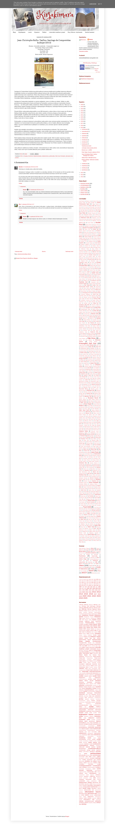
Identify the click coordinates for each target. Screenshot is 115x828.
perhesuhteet (95, 753)
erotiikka (99, 683)
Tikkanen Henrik (82, 500)
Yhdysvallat (85, 671)
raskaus (81, 762)
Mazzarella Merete (83, 388)
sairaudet (81, 770)
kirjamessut (92, 708)
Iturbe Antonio (90, 315)
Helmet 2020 (89, 626)
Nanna (24, 189)
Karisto (80, 560)
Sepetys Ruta (96, 464)
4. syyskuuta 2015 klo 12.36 (36, 216)
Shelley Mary (82, 467)
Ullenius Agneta (82, 511)
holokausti (81, 689)
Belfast (89, 613)
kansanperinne (82, 700)
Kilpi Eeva (92, 338)
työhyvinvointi (98, 789)
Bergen (95, 613)
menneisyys (84, 734)
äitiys (80, 804)
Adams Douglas (91, 202)
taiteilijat (90, 782)
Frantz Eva (96, 268)
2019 (82, 119)
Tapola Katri (90, 494)
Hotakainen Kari (82, 301)
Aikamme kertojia (83, 610)
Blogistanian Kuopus (89, 616)
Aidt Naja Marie (84, 210)
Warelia (93, 572)
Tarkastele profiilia (83, 51)
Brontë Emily (91, 230)
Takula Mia (88, 493)
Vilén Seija (97, 519)
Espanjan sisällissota (84, 621)
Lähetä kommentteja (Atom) (24, 254)
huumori (85, 691)
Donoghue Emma (83, 254)
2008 (80, 592)
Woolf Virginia (91, 534)
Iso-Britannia (88, 631)
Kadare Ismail (96, 325)
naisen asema (92, 742)
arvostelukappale (84, 185)
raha (91, 761)
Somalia (99, 662)
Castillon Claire (82, 238)
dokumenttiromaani (83, 679)
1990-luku (89, 609)
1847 (85, 579)
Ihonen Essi (89, 310)
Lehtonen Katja (87, 366)
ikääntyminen (82, 694)
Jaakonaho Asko (83, 316)
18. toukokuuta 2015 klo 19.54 (30, 166)
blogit (90, 677)
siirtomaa (81, 776)
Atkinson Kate (82, 222)
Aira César (98, 210)
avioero (90, 676)
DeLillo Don (87, 245)
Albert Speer (98, 610)
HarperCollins (95, 556)
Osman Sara (92, 414)
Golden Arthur (96, 277)
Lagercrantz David (89, 360)
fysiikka (93, 686)
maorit (89, 731)
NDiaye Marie (91, 402)
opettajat (88, 750)
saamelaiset (81, 768)
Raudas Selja (82, 437)
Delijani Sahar (98, 247)
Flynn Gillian (94, 266)
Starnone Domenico (94, 477)
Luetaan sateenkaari (89, 647)
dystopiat (90, 679)
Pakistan (94, 654)
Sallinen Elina (90, 453)
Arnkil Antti (87, 220)
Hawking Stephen (95, 288)
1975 (80, 585)
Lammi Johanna (92, 361)
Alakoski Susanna (92, 213)
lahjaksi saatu (83, 192)
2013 (21, 156)
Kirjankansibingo (82, 639)
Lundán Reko (88, 379)
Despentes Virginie (83, 250)
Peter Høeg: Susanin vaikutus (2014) (91, 152)
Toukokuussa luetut (86, 146)
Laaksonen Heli (91, 358)
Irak (97, 630)
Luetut (30, 32)
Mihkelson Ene (84, 394)
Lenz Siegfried (96, 367)
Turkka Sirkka (83, 505)
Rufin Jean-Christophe (60, 156)
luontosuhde (91, 727)
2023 (82, 110)
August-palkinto (97, 612)
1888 (95, 579)
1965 (85, 583)
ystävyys (98, 802)
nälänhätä (88, 746)
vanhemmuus (98, 796)
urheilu (82, 795)
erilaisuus (91, 683)
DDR (83, 619)
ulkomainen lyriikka (83, 793)
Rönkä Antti (86, 450)
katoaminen (98, 702)
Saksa (80, 662)
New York (98, 652)
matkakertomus (45, 156)
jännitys (81, 699)
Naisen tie (91, 650)
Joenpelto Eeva (95, 319)
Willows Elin (85, 531)
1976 (82, 585)
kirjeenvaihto (90, 709)
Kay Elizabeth (84, 334)
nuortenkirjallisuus (83, 745)
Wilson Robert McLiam (94, 531)
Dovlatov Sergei (92, 254)
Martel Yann (96, 387)
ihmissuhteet (97, 693)
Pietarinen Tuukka (83, 425)
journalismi (81, 697)
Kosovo (89, 642)
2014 (82, 172)
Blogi (14, 32)
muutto (80, 742)
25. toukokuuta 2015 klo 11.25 (36, 189)
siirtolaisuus (98, 774)
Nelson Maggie (87, 404)
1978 (87, 585)
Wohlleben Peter (82, 534)
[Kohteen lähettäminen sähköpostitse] (31, 154)
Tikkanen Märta (91, 500)
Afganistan (94, 609)
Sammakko (86, 567)
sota (94, 777)
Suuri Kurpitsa (84, 570)
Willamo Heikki (92, 529)
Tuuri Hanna (96, 507)
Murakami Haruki (93, 398)
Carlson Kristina (87, 236)
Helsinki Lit (93, 629)
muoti (94, 737)
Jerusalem (92, 633)
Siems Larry (85, 468)
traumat (84, 788)
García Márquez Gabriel (84, 272)
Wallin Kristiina (89, 525)
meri (89, 734)
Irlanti (80, 631)
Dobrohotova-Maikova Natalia (85, 253)
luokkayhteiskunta (97, 724)
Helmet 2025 (82, 629)
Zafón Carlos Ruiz (86, 535)
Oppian (97, 563)
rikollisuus (95, 762)
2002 (83, 590)
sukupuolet (81, 779)
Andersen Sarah (97, 216)
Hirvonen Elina (95, 297)
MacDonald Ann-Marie (84, 381)
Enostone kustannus (91, 552)
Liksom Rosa (82, 372)
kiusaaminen (98, 711)
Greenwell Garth (91, 279)
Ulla (20, 204)
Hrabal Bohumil (91, 301)
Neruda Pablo (96, 404)
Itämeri (80, 633)
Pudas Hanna (96, 429)
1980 (90, 585)
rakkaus (95, 761)
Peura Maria (96, 423)
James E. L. (85, 318)
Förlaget (88, 554)
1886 (90, 579)
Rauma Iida (98, 437)
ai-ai (97, 572)
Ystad (80, 673)
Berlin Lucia (88, 226)
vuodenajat (98, 799)
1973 (97, 583)
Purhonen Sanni (95, 431)
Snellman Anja (82, 475)
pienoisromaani (97, 755)
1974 (99, 583)
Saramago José (91, 456)
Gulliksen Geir (86, 280)
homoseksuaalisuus (89, 690)
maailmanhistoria (82, 730)
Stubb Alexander (82, 485)
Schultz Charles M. (94, 462)
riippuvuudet (90, 762)
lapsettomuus (92, 721)
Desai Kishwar (95, 248)
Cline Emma (98, 239)
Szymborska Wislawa (95, 491)
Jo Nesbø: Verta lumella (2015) (89, 148)
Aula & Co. (81, 549)
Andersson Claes (85, 217)
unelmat (99, 793)
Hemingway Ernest (87, 292)
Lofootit (93, 645)
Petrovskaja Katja (87, 423)
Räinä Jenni (86, 449)
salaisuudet (89, 770)
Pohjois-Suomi (97, 658)
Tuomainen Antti (97, 503)
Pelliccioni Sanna (88, 420)
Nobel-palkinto (86, 653)
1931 (92, 580)
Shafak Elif (88, 465)
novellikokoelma (97, 744)
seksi (86, 773)
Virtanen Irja (81, 520)
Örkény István (96, 540)
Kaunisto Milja (82, 333)
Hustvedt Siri (82, 306)
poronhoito (87, 758)
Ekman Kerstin (91, 259)
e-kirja (94, 679)
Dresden (86, 619)
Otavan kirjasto (83, 655)
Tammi (91, 571)
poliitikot (94, 756)
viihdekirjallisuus (86, 799)
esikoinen (81, 685)
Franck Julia (90, 268)
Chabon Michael (97, 238)
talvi (100, 782)
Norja (91, 653)
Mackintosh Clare (82, 382)
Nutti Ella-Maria (95, 408)
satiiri (95, 771)
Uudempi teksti (18, 251)
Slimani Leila (96, 471)
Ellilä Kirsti (98, 259)
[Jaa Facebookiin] (36, 154)
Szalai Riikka (86, 491)
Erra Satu (92, 262)
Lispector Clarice (87, 375)
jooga (90, 696)
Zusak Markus (82, 537)
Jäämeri (80, 635)
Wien (80, 671)
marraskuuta (85, 131)
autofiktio (81, 676)
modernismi (81, 736)
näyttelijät (99, 746)
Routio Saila (81, 444)
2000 (99, 588)
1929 (90, 580)
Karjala (99, 635)
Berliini (99, 613)
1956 (97, 582)
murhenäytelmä (82, 739)
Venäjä (87, 670)
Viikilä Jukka (83, 519)
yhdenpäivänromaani (89, 801)
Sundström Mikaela (92, 485)
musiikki (99, 739)
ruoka (80, 767)
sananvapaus (98, 770)
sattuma (99, 771)
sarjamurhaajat (90, 771)
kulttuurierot (91, 718)
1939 (95, 580)
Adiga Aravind (95, 204)
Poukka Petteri (88, 428)
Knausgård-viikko (83, 642)
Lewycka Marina (96, 369)
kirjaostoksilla (98, 708)
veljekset (99, 798)
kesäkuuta (84, 142)
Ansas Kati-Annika (83, 219)
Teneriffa (91, 667)
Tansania (88, 665)
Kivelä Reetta (93, 341)
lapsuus (98, 721)
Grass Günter (82, 279)
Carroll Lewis (96, 236)
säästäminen (94, 780)
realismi (85, 762)
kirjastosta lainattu (37, 156)
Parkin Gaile (93, 419)
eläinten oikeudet (88, 680)
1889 (97, 579)
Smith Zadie (96, 473)
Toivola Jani (82, 503)
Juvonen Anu (87, 324)
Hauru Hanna (86, 288)
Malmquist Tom (86, 384)
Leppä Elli (81, 369)
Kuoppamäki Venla (83, 355)
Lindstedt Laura (84, 373)
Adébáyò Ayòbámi (83, 205)
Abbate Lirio (88, 201)
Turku (89, 668)
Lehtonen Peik (96, 366)
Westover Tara (87, 528)
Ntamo (91, 563)
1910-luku (84, 606)
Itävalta (84, 633)
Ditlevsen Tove (95, 251)
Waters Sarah (91, 526)
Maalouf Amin (96, 379)
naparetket (81, 744)
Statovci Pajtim (82, 479)
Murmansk (86, 650)
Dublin (90, 619)
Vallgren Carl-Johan (91, 513)
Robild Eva (97, 441)
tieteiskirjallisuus (97, 785)
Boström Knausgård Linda (89, 227)
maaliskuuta (85, 165)
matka (99, 731)
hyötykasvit (98, 691)
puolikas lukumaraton (87, 759)
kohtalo (86, 712)
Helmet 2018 (97, 624)
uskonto (17, 157)
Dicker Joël (91, 250)
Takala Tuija (81, 493)
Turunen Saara (91, 505)
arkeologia (86, 674)
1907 (85, 580)
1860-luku (91, 604)
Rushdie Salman (82, 447)
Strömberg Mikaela (83, 484)
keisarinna (88, 703)
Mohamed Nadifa (92, 394)
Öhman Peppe (88, 540)
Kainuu (85, 635)
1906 (82, 580)
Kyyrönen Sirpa (96, 357)
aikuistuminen (95, 673)
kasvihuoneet (82, 702)
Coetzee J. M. (84, 241)
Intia (95, 630)
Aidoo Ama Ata (97, 208)
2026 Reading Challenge (90, 63)
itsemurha (94, 694)
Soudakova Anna (95, 476)
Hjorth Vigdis (81, 298)
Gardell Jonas (95, 273)
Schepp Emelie (95, 459)
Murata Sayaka (82, 399)
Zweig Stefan (90, 537)
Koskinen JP (93, 348)
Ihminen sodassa (90, 630)
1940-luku (86, 607)
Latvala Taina (93, 363)
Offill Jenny (88, 411)
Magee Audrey (91, 382)
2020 (82, 117)
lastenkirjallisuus (82, 722)
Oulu (90, 654)
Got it (100, 4)
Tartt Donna (98, 494)
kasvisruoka (88, 702)
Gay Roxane (82, 274)
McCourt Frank (82, 390)
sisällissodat (92, 776)
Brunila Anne (93, 232)
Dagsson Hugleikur (85, 244)
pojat (87, 756)
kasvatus (99, 700)
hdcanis (21, 166)
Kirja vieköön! (97, 638)
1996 (88, 588)
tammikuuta (85, 170)
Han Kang (87, 285)
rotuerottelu (90, 764)
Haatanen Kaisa (91, 283)
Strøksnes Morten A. (94, 484)
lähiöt (80, 728)
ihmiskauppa (89, 692)
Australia (81, 613)
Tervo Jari (90, 497)
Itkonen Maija (82, 315)
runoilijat (99, 764)
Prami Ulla (81, 429)
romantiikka (81, 764)
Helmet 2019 (82, 626)
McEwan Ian (90, 390)
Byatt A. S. (95, 233)
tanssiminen (81, 783)
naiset (99, 742)
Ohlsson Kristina (95, 411)
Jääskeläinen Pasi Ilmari (84, 325)
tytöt (93, 789)
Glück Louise (92, 276)
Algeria (80, 612)
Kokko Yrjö (98, 345)
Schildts (92, 567)
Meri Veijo (82, 393)
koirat (90, 712)
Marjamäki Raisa (87, 387)
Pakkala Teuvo (82, 417)
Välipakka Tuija (84, 523)
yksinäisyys (81, 802)
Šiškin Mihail (81, 541)
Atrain (98, 548)
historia (83, 688)
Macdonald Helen (95, 381)
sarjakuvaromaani (82, 771)
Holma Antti (89, 298)
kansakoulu (98, 699)
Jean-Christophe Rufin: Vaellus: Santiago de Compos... (89, 155)
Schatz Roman (87, 459)
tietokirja (80, 786)
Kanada (94, 635)
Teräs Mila (81, 499)
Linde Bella (90, 372)
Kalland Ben (89, 327)
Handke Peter (95, 285)
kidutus (80, 706)
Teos (99, 570)
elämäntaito (81, 682)
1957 (99, 582)
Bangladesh (85, 613)
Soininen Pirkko (92, 474)
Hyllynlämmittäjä (82, 630)
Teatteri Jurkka (97, 665)
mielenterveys (97, 734)
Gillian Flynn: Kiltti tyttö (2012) (89, 157)
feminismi (86, 686)
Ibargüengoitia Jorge (85, 309)
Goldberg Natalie (87, 277)
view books (98, 72)
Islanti (83, 631)
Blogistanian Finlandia (88, 615)
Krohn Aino (98, 351)
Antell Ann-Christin (92, 219)
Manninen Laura (90, 385)
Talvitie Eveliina (96, 493)
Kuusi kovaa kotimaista (88, 644)
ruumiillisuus (98, 767)
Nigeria (80, 653)
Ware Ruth (83, 526)
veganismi (94, 798)
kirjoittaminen (82, 711)
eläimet (81, 680)
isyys (90, 694)
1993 (80, 588)
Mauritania (81, 650)
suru (94, 779)
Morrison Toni (88, 396)
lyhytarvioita (98, 727)
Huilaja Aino (96, 303)
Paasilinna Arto (96, 416)
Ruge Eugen (96, 446)
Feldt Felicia (96, 263)
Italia (99, 632)
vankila (85, 798)
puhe (80, 759)
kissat (93, 711)
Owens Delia (88, 416)
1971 (92, 583)
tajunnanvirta (95, 782)
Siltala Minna (93, 468)
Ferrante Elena (83, 265)
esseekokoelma (88, 685)
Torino (99, 667)
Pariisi (99, 654)
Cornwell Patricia (89, 242)
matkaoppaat (90, 733)
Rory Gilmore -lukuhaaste (75, 32)
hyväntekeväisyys (91, 691)
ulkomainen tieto (69, 156)
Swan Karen (98, 488)
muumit (90, 740)
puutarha (99, 759)
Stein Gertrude (90, 479)
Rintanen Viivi (82, 441)
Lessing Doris (88, 369)
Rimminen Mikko (95, 440)
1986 (83, 586)
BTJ (98, 550)
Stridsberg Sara (95, 480)
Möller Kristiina (98, 401)
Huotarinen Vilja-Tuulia (84, 304)
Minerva (81, 563)
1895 (80, 580)
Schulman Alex (83, 463)
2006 (96, 590)
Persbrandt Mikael (83, 422)
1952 (95, 582)
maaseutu (81, 731)
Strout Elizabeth (93, 482)
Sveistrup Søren (97, 487)
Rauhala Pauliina (90, 437)
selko (99, 773)
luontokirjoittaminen (83, 727)
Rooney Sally (89, 443)
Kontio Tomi (98, 346)
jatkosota (81, 696)
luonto (99, 725)
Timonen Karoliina (90, 502)
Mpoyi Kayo (96, 396)
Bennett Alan (82, 226)
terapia (80, 785)
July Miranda (91, 322)
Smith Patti (89, 473)
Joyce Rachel (82, 322)
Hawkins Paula (82, 289)
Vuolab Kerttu (90, 522)
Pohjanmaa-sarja (88, 656)
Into (98, 557)
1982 (95, 585)
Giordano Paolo (83, 276)
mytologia (85, 742)
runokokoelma (97, 765)
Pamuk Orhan (86, 419)
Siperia (89, 662)
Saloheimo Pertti (87, 455)
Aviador (92, 550)
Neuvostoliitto (85, 652)
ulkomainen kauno (93, 792)
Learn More (92, 4)
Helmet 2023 (90, 627)
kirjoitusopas (89, 711)
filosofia (89, 686)
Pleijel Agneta (87, 426)
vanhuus (81, 798)
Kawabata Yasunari (90, 333)
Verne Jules (88, 517)
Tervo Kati (97, 497)
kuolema (98, 718)
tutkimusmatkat (87, 789)
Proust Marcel (88, 429)
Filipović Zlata (93, 265)
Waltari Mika (97, 525)
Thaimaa (95, 667)
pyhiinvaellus (52, 156)
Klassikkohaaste (97, 641)
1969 (90, 583)
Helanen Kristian (91, 291)
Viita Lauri (90, 519)
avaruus (86, 676)
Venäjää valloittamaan (94, 670)
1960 (80, 583)
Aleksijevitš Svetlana (87, 214)
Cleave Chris (91, 239)
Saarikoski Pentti (95, 450)
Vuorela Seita (98, 522)
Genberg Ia (89, 274)
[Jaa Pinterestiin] (38, 154)
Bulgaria (99, 618)
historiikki (99, 688)
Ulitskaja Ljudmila (95, 510)
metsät (91, 734)
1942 (99, 580)
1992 (99, 587)
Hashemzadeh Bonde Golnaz (86, 286)
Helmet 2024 (97, 627)
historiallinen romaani (91, 688)
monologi (99, 736)
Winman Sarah (82, 532)
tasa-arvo (87, 783)
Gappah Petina (95, 271)
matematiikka (94, 731)
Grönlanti (81, 624)
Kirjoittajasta (21, 32)
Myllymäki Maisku (83, 401)
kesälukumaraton (97, 705)
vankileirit (89, 798)
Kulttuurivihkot (82, 562)
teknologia (98, 783)
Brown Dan (86, 232)
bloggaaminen (82, 677)
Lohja (96, 645)
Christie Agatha (83, 239)
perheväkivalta (82, 755)
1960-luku (96, 607)
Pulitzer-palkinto (82, 660)
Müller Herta (83, 402)
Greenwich (98, 622)
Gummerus (30, 156)
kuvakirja (93, 719)
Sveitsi (80, 665)
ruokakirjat (84, 767)
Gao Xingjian (87, 271)
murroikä (89, 739)
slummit (80, 777)
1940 (97, 580)
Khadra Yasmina (92, 336)
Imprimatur (93, 557)
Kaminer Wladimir (82, 328)
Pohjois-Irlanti (82, 658)
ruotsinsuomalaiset (91, 767)
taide (100, 780)
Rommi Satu (82, 443)
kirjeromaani (98, 709)
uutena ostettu (83, 190)
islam (87, 694)
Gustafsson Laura (95, 280)
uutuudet (91, 795)
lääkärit (83, 728)
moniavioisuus (90, 736)
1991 (96, 586)
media (80, 734)
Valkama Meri (82, 513)
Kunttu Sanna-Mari (95, 354)
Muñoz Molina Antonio (94, 399)
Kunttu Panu (86, 354)
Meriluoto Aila (89, 393)
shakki (87, 774)
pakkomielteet (86, 751)
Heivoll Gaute (84, 291)
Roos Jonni (96, 443)
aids (91, 673)
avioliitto (95, 676)
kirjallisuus (98, 706)
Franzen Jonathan (83, 270)
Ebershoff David (89, 257)
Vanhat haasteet (89, 32)
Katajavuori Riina (94, 331)
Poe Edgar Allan (95, 426)
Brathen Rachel (82, 230)
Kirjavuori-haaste (96, 639)
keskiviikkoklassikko (83, 705)
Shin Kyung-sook (90, 467)
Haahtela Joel (83, 282)
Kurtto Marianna (92, 355)
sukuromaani (88, 779)
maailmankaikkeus (91, 730)
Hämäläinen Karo (89, 307)
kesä (91, 705)
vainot (80, 796)
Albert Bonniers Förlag (84, 548)
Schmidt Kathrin (82, 461)
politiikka (99, 756)
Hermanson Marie (97, 292)
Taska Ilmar (83, 496)
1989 (91, 586)
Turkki (86, 668)
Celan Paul (89, 238)
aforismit (88, 673)
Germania (96, 554)
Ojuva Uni (81, 413)
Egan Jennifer (83, 259)
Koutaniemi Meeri (82, 351)
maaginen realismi (89, 728)
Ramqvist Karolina (90, 434)
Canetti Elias (93, 235)
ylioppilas (90, 802)
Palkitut (44, 32)
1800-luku (86, 604)
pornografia (81, 758)
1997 (90, 588)
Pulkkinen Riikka (83, 431)
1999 (96, 588)
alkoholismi (81, 674)
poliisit (90, 756)
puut (95, 759)
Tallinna (84, 665)
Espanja (25, 156)
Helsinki (88, 629)
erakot (87, 683)
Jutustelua (98, 633)
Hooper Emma (95, 300)
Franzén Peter (92, 270)
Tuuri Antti (87, 507)
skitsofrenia (98, 776)
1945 (82, 582)
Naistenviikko (97, 650)
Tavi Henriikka (90, 496)
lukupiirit (90, 724)
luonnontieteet (91, 725)
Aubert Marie (90, 222)
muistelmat (82, 738)
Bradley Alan (96, 229)
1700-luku (81, 604)
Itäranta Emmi (98, 315)
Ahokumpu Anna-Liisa (94, 207)
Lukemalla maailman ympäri (57, 32)
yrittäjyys (94, 802)
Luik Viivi (89, 376)
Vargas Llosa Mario (96, 514)
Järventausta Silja (95, 324)
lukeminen (81, 724)
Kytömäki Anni (87, 357)
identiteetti (82, 693)
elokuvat (99, 679)
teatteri (90, 783)
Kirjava (87, 560)
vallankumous (91, 796)
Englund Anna (84, 260)
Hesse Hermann (92, 295)
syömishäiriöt (82, 780)
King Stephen (89, 340)
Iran (100, 630)
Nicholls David (98, 405)
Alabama (89, 610)
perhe (85, 753)
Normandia (95, 653)
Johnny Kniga (82, 559)
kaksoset (92, 699)
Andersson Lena (95, 217)
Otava (81, 565)
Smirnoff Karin (82, 473)
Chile (80, 619)
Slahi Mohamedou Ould (84, 471)
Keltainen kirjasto (96, 636)
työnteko (81, 792)
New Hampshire (92, 652)
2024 (82, 108)
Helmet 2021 (97, 626)
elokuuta (84, 137)
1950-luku (91, 607)
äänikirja (84, 804)
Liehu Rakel (88, 370)
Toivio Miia (98, 502)
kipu (85, 706)
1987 (86, 586)
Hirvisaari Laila (86, 297)
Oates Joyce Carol (84, 410)
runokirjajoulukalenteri (85, 765)
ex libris (99, 685)
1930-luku (81, 607)
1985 (80, 587)
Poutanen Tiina (96, 428)
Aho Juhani (85, 207)
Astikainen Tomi (95, 220)
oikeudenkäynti (82, 748)
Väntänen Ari (92, 523)
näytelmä (93, 746)
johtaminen (86, 696)
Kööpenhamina (97, 644)
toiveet (99, 786)
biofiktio (99, 676)
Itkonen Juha (95, 313)
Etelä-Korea (98, 621)
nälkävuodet (81, 746)
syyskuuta (84, 135)
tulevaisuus (94, 788)
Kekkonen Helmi (92, 334)
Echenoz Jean (97, 257)
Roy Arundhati (97, 444)
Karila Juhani (96, 330)
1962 (82, 583)
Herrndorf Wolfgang (85, 294)
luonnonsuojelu (82, 725)
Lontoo (83, 647)
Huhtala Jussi (87, 303)
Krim (93, 642)
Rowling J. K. (89, 444)
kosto (99, 712)
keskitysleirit (98, 703)
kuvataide (99, 719)
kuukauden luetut (84, 719)
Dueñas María (91, 256)
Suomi (99, 664)
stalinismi (99, 777)
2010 (86, 592)
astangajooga (98, 674)
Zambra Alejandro (95, 535)
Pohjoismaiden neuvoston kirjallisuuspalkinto (90, 659)
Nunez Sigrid (87, 408)
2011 (90, 592)
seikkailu (81, 773)
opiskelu (93, 750)
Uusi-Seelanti (94, 668)
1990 (94, 586)
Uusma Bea (96, 511)
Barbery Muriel (88, 224)
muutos (99, 740)
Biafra (80, 615)
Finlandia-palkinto (89, 622)
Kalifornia (90, 635)
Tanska (92, 665)
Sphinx (99, 568)
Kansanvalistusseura (94, 559)
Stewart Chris (87, 480)
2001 (80, 590)
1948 (87, 582)
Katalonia (81, 636)
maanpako (98, 730)
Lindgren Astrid (97, 372)
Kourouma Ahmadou (94, 349)
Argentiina (90, 612)
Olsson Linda (96, 413)
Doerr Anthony (96, 253)
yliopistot (86, 802)
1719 (80, 579)
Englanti (94, 619)
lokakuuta (84, 133)
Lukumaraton (93, 649)
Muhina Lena (82, 398)
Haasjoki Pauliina (83, 283)
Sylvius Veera (91, 490)
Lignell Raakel (96, 370)
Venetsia (84, 670)
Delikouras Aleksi (85, 248)
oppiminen (98, 750)
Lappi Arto (86, 363)
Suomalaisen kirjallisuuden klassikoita (88, 664)
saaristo (99, 768)
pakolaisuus (92, 751)
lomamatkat (95, 722)
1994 (83, 588)
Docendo (82, 552)
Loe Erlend (96, 375)
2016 (82, 125)
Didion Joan (87, 251)
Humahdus (81, 557)
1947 (85, 582)
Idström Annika (95, 309)
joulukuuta (84, 129)
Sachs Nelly (87, 452)
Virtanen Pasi (89, 520)
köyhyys (81, 721)
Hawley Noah (90, 289)
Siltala (92, 568)
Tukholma (81, 668)
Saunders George (87, 458)
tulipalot (99, 788)
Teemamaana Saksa (83, 667)
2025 (82, 106)
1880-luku (95, 604)
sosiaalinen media (87, 777)
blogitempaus (98, 677)
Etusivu (44, 251)
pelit (80, 753)
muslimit (80, 740)
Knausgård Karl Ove (87, 343)
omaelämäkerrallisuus (94, 748)
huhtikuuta (84, 163)
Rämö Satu (93, 449)
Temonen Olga (83, 497)
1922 (87, 580)
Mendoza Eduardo (88, 391)
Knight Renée (82, 345)
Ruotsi (99, 661)
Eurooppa (81, 622)
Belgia (93, 613)
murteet (93, 739)
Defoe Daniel (81, 247)
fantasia (81, 686)
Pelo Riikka (96, 420)
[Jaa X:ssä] (34, 154)
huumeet (81, 691)
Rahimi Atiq (82, 434)
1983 (97, 585)
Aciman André (82, 202)
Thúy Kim (97, 499)
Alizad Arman (81, 216)
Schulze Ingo (82, 464)
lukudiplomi (86, 724)
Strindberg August (83, 482)
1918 (88, 606)
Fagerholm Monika (88, 263)
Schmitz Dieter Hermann (93, 461)
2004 (90, 590)
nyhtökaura (98, 745)
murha (99, 737)
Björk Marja (95, 226)
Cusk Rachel (98, 242)
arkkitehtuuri (91, 674)
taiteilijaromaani (83, 782)
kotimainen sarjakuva (88, 716)
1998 (93, 588)
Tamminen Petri (82, 494)
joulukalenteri (98, 696)
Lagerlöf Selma (97, 360)
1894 (99, 579)
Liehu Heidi (81, 370)
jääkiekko (87, 699)
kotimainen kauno (86, 714)
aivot (100, 673)
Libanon (89, 645)
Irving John (96, 310)
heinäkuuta (85, 139)
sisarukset (86, 776)
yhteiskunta (98, 801)
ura (79, 795)
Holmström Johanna (85, 300)
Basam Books (82, 551)
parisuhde (98, 751)
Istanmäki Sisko (86, 313)
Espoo (92, 621)
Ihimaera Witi (82, 310)
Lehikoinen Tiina (88, 364)
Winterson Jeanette (93, 532)
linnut (91, 722)
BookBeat (82, 189)
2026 (82, 104)
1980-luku (84, 609)
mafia (85, 731)
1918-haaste (92, 606)
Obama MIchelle (95, 410)
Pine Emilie (92, 425)
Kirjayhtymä (95, 560)
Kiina (91, 638)
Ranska (91, 660)
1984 (99, 585)
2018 (82, 121)
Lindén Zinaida (93, 373)
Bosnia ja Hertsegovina (91, 618)
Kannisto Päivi (86, 330)
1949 (90, 582)
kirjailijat (91, 706)
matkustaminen (97, 733)
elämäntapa (89, 682)
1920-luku (98, 606)
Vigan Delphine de (97, 517)
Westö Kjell (96, 528)
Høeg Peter (98, 307)
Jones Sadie (81, 321)
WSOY (84, 573)
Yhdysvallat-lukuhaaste (95, 671)
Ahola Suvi (81, 208)
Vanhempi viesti (69, 251)
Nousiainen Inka (92, 407)
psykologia (98, 758)
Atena (92, 548)
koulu (85, 717)
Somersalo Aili (87, 476)
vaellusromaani (97, 795)
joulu (93, 696)
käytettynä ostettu (84, 187)
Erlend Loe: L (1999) (87, 150)
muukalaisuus (86, 740)
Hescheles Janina (83, 295)
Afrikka (99, 609)
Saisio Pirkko (95, 452)
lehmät (88, 722)
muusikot (95, 740)
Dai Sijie (93, 244)
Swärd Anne (83, 490)
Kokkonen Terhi (84, 346)
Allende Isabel (89, 216)
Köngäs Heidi (82, 358)
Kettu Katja (85, 336)
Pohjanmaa (81, 656)
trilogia (89, 788)
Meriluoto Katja (97, 393)
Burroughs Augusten (87, 233)
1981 (92, 585)
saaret (94, 768)
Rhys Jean (86, 440)
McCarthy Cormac (95, 388)
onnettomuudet (82, 750)
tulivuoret (81, 789)
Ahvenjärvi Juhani (89, 208)
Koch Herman (90, 345)
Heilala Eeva (98, 289)
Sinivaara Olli (88, 470)
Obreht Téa (81, 411)
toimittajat (85, 786)
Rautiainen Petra (84, 438)
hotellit (96, 689)
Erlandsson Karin (95, 260)
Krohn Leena (83, 352)
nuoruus (92, 745)
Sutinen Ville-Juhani (87, 487)
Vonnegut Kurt (82, 522)
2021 (82, 115)
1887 (92, 579)
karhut (88, 700)
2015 (82, 127)
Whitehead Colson (83, 529)
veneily (80, 799)
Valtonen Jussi (87, 514)
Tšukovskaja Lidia (86, 510)
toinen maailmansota (92, 787)
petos (91, 755)
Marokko (99, 648)
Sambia (84, 662)
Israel (92, 631)
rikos (99, 762)
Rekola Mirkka (93, 438)
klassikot (81, 712)
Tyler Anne (81, 508)
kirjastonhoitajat (82, 709)
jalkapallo (99, 694)
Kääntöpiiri (90, 562)
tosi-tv (80, 788)
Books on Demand (97, 551)
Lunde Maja (92, 378)
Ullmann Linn (90, 511)
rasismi (99, 761)
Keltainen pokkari (83, 638)
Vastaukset (23, 186)
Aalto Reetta (81, 201)
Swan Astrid (91, 488)
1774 (82, 579)
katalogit (93, 702)
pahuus (80, 751)
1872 (87, 579)
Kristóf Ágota (91, 351)
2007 (99, 590)
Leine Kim (89, 367)
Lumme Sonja (96, 376)
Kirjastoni (37, 32)
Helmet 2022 (82, 627)
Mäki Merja (91, 401)
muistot (89, 738)
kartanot (93, 700)
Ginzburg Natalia (97, 274)
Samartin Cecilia (95, 455)
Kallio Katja (96, 327)
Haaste (91, 624)
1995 (85, 588)
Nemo (86, 563)
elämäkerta (98, 680)
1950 (92, 582)
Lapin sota (81, 645)
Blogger (67, 816)
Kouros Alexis (86, 349)
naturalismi (86, 744)
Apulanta (85, 612)
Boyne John (87, 229)
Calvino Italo (86, 235)
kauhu (80, 703)
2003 (86, 590)
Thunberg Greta (89, 499)
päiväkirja (87, 761)
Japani (87, 633)
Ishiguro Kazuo (82, 312)
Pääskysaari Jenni (94, 432)
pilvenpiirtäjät (81, 756)
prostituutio (92, 758)
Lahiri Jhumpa (84, 361)
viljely (93, 799)
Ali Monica (96, 214)
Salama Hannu (82, 453)
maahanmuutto (97, 728)
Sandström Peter (82, 456)
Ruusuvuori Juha (91, 447)
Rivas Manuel (90, 441)
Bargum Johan (96, 224)
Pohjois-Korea (90, 658)
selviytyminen (82, 774)
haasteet (98, 686)
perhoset (88, 755)
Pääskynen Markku (83, 432)
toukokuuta (85, 144)
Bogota (83, 618)
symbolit (99, 779)
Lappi (85, 645)
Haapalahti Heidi (95, 282)
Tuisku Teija (89, 503)
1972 (95, 583)
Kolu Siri (91, 346)
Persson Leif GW (91, 422)
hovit (100, 689)
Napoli (80, 652)
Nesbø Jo (82, 405)
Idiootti (87, 557)
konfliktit (95, 712)
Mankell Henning (95, 384)
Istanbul (96, 631)
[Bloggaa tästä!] (33, 154)
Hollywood (98, 629)
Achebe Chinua (96, 201)
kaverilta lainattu (84, 194)
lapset (85, 721)
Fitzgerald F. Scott (86, 266)
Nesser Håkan (90, 405)
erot (95, 683)
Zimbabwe (84, 673)
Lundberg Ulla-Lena (83, 378)
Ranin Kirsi (98, 434)
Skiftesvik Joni (96, 470)
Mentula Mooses (97, 391)
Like (96, 562)
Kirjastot (89, 639)
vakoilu (84, 796)
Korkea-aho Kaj (84, 348)
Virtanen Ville (96, 520)
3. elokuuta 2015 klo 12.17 (27, 204)
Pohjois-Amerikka (97, 656)
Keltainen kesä (87, 636)
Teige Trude (98, 496)
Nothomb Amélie (83, 407)
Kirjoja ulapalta (84, 641)
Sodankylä (94, 662)
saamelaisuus (88, 768)
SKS (95, 565)
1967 (87, 583)
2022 (82, 112)
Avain (87, 549)
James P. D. (92, 318)
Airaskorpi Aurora (84, 211)
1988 (88, 586)
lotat (100, 722)
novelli (90, 744)
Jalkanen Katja (92, 316)
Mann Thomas (82, 385)
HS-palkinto (86, 624)
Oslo (100, 653)
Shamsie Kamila (95, 465)
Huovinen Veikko (95, 304)
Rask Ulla (97, 435)
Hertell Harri (96, 294)
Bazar (89, 551)
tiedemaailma (90, 785)
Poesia (90, 565)
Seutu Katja (81, 465)
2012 (82, 176)
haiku (80, 688)
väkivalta (81, 801)
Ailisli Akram (91, 210)
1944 (80, 582)
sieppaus (92, 774)
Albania (93, 610)
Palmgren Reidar (91, 417)
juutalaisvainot (98, 697)
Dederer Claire (96, 245)
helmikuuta (85, 167)
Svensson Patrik (83, 488)
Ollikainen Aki (88, 413)
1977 (85, 585)
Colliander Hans (92, 241)
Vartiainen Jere (83, 516)
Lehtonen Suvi (82, 367)
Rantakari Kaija (83, 435)
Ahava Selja (91, 205)
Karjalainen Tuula (83, 331)
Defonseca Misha (89, 247)
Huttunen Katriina (91, 306)
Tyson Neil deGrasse (89, 508)
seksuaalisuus (92, 773)
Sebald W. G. (89, 464)
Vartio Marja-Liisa (91, 516)
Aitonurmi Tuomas (93, 211)
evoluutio (95, 685)
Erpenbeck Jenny (83, 262)
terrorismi (85, 785)
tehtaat (94, 783)
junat (86, 697)
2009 (83, 592)
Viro (100, 670)
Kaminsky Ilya (91, 328)
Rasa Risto (91, 435)
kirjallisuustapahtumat (83, 708)
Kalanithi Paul (82, 327)
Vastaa (20, 183)
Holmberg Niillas (97, 298)
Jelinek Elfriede (87, 319)
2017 (82, 123)
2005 (93, 590)
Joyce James (96, 321)
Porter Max (81, 428)
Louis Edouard (82, 376)
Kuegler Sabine (92, 352)
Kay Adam (98, 333)
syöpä (88, 780)
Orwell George (82, 414)
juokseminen (90, 697)
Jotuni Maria (88, 321)
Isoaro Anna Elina (91, 312)
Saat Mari (81, 452)
